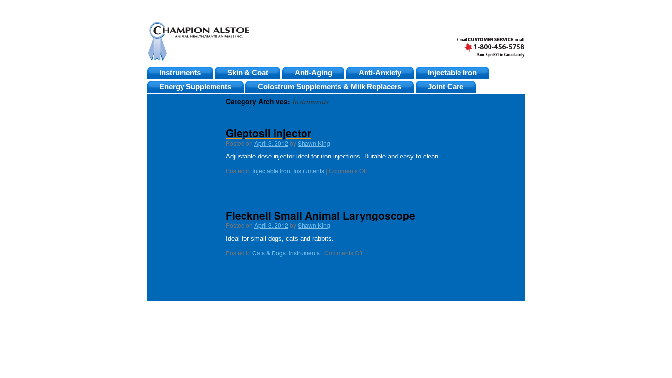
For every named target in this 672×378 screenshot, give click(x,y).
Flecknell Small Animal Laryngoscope (320, 215)
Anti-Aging (313, 73)
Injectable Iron (452, 73)
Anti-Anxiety (380, 73)
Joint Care (445, 87)
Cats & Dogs (269, 253)
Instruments (180, 73)
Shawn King (314, 143)
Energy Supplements (195, 87)
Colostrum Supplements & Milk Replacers (329, 87)
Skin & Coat (247, 73)
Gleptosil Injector (268, 133)
